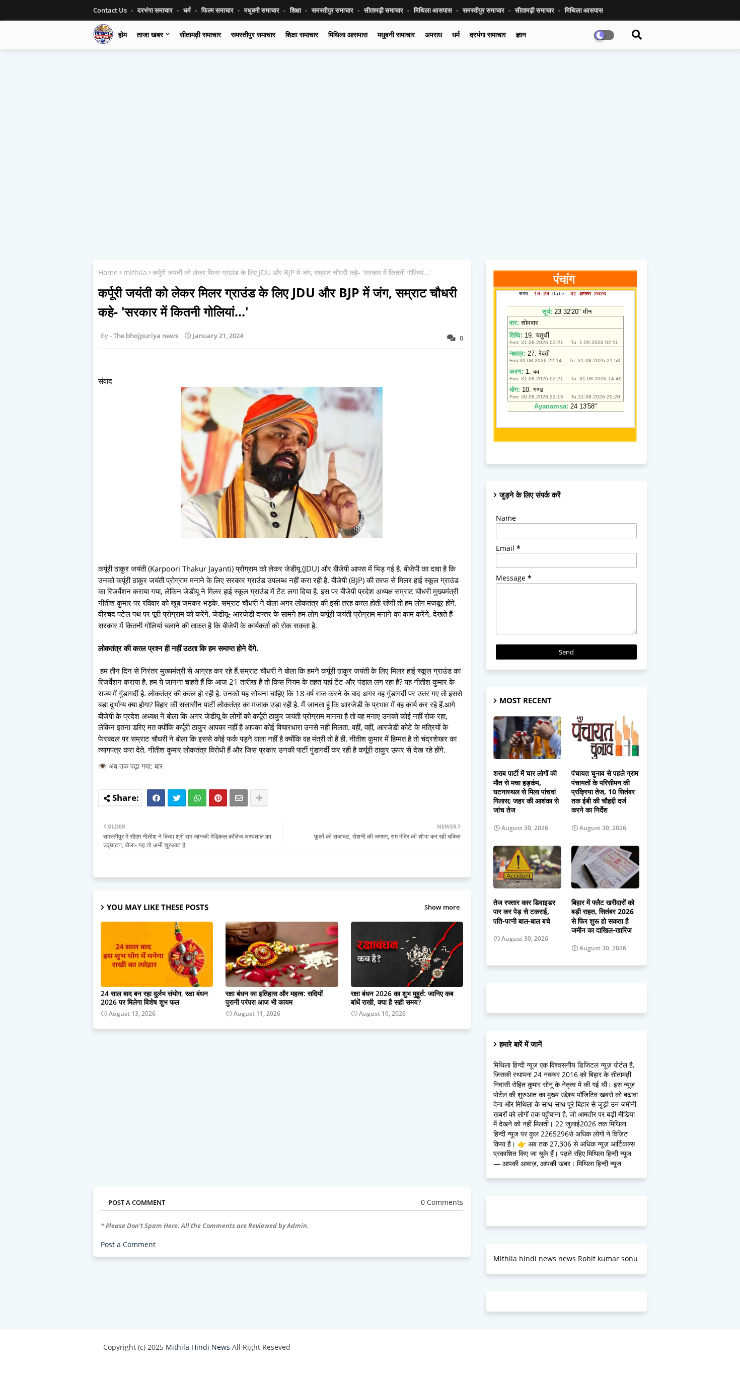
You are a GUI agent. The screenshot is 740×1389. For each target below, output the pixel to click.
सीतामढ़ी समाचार (200, 34)
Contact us (110, 10)
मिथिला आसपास (434, 10)
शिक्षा (296, 10)
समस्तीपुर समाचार (333, 10)
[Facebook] (156, 797)
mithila (135, 272)
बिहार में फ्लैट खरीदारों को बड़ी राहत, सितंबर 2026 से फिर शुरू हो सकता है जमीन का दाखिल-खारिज (602, 916)
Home (108, 272)
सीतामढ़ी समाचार (384, 10)
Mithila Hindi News (198, 1347)
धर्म (187, 10)
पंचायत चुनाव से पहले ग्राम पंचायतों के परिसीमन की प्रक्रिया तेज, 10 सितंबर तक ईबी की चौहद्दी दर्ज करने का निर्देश (604, 791)
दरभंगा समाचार (155, 10)
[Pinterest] (218, 797)
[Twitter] (177, 797)
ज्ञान (521, 34)
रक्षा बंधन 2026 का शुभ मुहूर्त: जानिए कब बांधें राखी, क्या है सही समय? (402, 997)
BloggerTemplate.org (300, 1371)
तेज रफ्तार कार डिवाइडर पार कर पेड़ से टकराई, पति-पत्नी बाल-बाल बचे (524, 911)
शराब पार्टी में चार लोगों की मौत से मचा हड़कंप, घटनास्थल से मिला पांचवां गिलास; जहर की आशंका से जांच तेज (526, 791)
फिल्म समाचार (218, 10)
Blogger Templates (174, 1371)
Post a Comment (128, 1244)
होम (122, 34)
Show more (442, 907)
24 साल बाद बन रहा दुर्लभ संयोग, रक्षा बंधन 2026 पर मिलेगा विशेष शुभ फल (154, 997)
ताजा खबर (150, 34)
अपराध (433, 34)
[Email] (239, 797)
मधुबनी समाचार (262, 10)
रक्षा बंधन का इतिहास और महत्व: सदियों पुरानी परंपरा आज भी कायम (274, 997)
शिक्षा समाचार (301, 34)
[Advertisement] (370, 129)
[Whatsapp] (197, 797)
